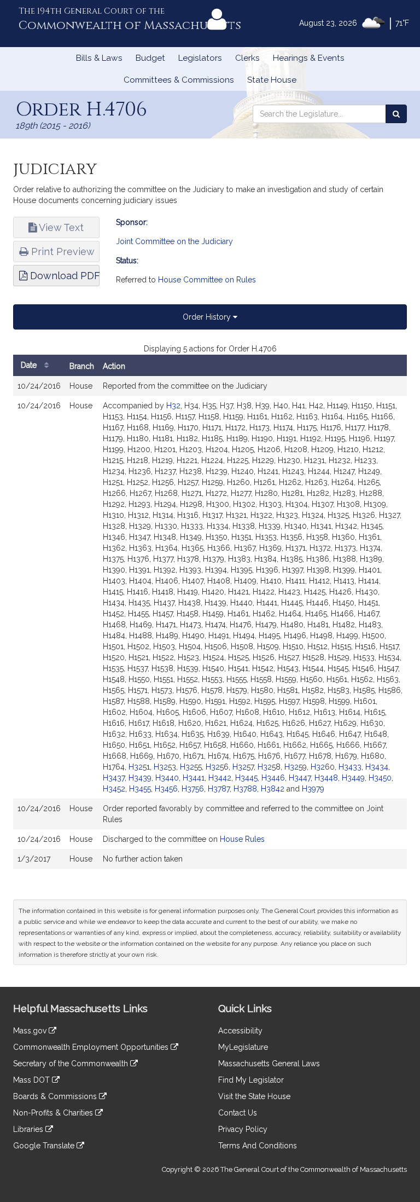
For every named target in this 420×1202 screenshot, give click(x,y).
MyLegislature (243, 1047)
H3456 (166, 788)
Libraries (29, 1129)
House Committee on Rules (207, 279)
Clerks (247, 58)
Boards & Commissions (56, 1096)
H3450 (380, 777)
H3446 (273, 777)
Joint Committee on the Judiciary (174, 241)
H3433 (350, 766)
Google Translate (45, 1145)
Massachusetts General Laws (269, 1063)
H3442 (219, 777)
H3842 (272, 788)
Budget (150, 58)
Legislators (200, 58)
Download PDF (63, 275)
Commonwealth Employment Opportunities (92, 1047)
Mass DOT (32, 1080)
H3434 (376, 766)
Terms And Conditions (257, 1145)
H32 (173, 405)
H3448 (326, 777)
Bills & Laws (99, 58)
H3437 (114, 777)
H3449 (353, 777)
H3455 (140, 788)
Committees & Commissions (179, 80)
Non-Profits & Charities (54, 1112)
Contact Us (237, 1112)
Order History (208, 317)
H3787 (219, 788)
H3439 (140, 777)
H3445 (246, 777)
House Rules (242, 839)
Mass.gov (31, 1030)
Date (30, 365)
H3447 (300, 777)
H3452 (114, 788)
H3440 (167, 777)
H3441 (194, 777)
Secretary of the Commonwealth (71, 1063)
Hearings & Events (309, 58)
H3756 (193, 788)
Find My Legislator (251, 1080)
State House (271, 80)
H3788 (245, 788)
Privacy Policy (242, 1129)
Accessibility (240, 1030)
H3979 (313, 788)
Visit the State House (254, 1096)
